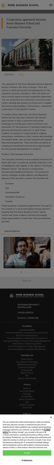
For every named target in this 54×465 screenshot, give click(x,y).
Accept (27, 453)
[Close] (51, 417)
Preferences (27, 460)
